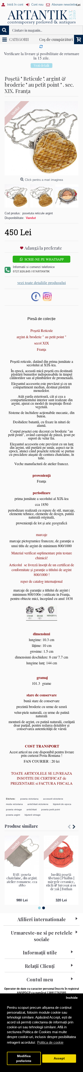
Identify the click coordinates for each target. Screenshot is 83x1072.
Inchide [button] (72, 997)
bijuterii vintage (33, 819)
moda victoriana (14, 808)
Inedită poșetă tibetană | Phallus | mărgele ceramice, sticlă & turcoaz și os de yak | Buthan (61, 886)
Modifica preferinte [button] (23, 1058)
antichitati (32, 814)
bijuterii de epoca (62, 808)
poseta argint (13, 819)
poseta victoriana (29, 803)
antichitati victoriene (37, 808)
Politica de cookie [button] (50, 1042)
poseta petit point (50, 814)
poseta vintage (14, 814)
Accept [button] (59, 1058)
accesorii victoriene (53, 803)
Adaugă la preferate (43, 252)
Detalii (41, 70)
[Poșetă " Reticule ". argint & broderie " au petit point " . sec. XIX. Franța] (41, 143)
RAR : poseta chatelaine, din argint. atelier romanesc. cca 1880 (21, 884)
